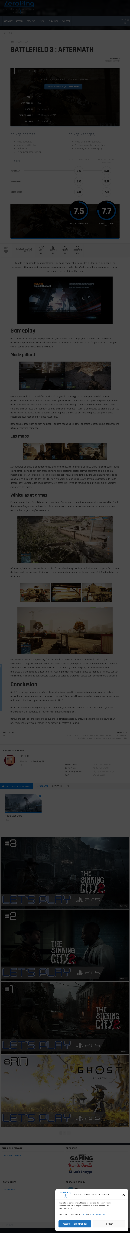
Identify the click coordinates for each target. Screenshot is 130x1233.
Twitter (91, 1214)
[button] (123, 1194)
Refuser (109, 1223)
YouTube (83, 1214)
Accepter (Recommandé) (75, 1223)
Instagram (100, 1214)
